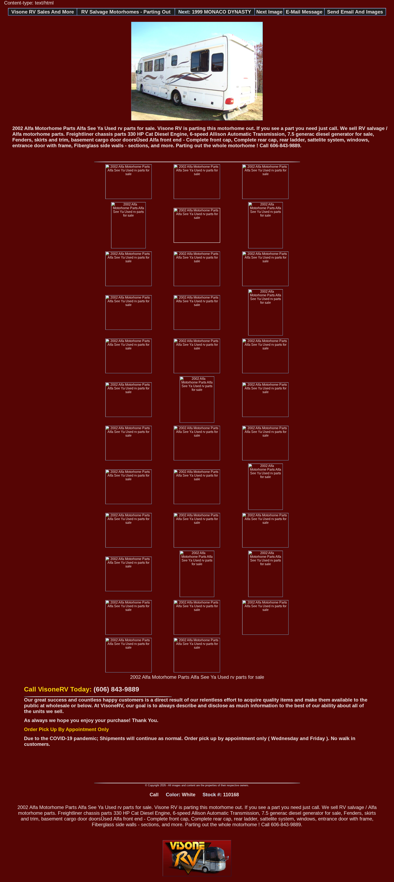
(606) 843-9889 (116, 689)
